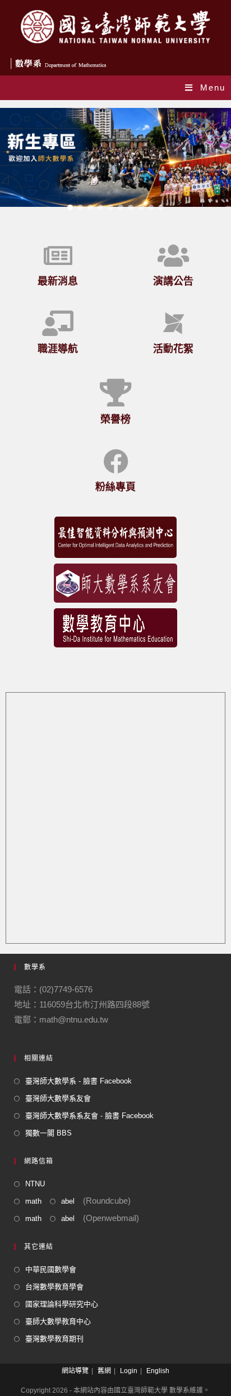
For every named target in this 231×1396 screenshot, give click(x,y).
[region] (115, 157)
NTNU (35, 1184)
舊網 (104, 1371)
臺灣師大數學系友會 (58, 1098)
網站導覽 (75, 1371)
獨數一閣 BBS (48, 1133)
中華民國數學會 (50, 1269)
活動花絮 (173, 348)
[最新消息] (58, 255)
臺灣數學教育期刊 (54, 1339)
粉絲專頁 (115, 487)
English (157, 1371)
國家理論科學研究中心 (61, 1304)
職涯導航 (58, 348)
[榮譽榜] (115, 392)
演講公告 (173, 281)
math (33, 1201)
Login (128, 1371)
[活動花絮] (173, 323)
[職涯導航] (58, 323)
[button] (115, 157)
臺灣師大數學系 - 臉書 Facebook (78, 1081)
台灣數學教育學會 (54, 1287)
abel (68, 1201)
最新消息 (58, 281)
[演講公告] (173, 255)
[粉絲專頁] (115, 461)
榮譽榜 (115, 419)
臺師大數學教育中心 (58, 1321)
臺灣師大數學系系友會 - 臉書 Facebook (89, 1115)
